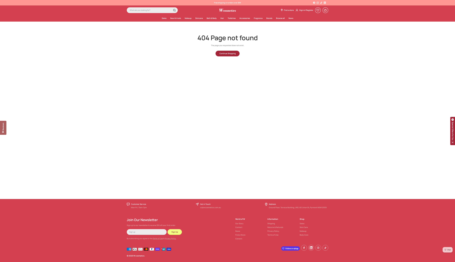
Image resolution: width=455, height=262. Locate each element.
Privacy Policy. (170, 238)
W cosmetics (138, 256)
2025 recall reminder (227, 3)
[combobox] (152, 10)
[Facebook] (314, 3)
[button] (452, 131)
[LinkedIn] (325, 3)
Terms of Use (158, 238)
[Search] (174, 10)
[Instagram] (318, 3)
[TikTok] (321, 3)
